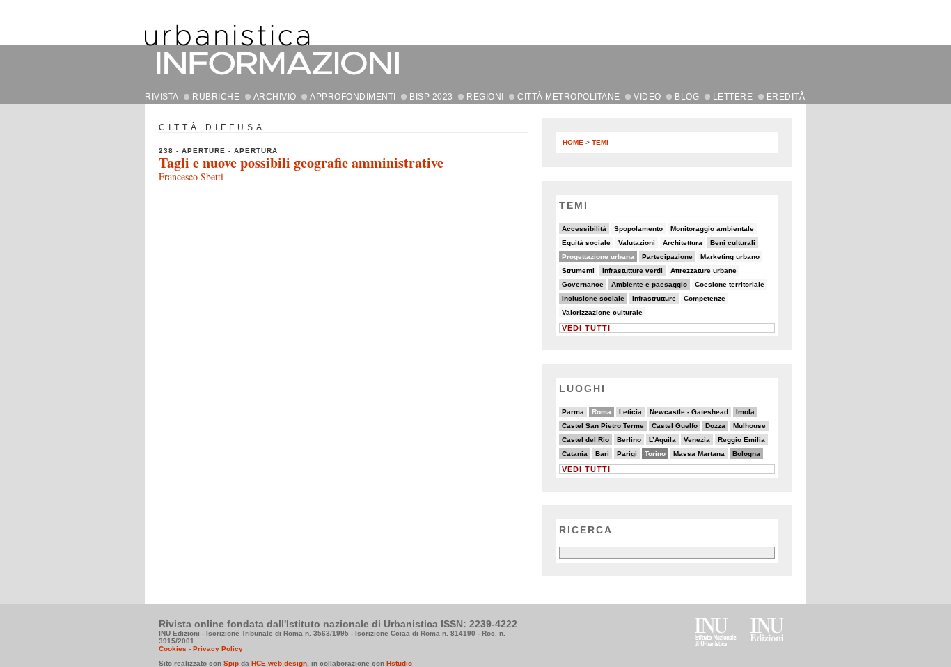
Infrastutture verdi (632, 270)
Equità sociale (586, 242)
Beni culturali (732, 242)
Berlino (629, 440)
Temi (600, 142)
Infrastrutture (654, 298)
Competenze (704, 298)
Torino (655, 453)
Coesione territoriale (729, 284)
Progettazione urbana (598, 256)
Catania (575, 453)
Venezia (697, 440)
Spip (231, 663)
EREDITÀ (786, 97)
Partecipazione (667, 256)
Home (573, 142)
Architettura (682, 242)
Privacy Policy (218, 648)
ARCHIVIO (275, 97)
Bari (602, 453)
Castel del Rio (585, 440)
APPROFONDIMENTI (353, 97)
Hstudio (399, 663)
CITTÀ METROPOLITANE (568, 97)
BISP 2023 (431, 97)
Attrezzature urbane (703, 270)
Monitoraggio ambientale (712, 229)
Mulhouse (749, 426)
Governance (583, 284)
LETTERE (733, 97)
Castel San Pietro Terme (603, 426)
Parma (573, 412)
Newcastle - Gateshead (689, 412)
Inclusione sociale (593, 298)
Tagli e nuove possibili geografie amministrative (301, 162)
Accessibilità (584, 229)
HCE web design (279, 663)
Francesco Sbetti (191, 176)
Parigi (627, 453)
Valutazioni (636, 242)
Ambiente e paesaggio (649, 284)
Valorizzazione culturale (602, 312)
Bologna (746, 453)
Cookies (173, 648)
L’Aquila (662, 440)
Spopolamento (638, 229)
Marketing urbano (730, 256)
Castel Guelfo (675, 426)
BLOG (687, 97)
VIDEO (647, 97)
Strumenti (578, 270)
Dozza (715, 426)
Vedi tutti (586, 328)
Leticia (630, 412)
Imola (745, 412)
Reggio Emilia (741, 440)
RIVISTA (162, 97)
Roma (601, 412)
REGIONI (485, 97)
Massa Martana (699, 453)
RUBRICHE (215, 97)
